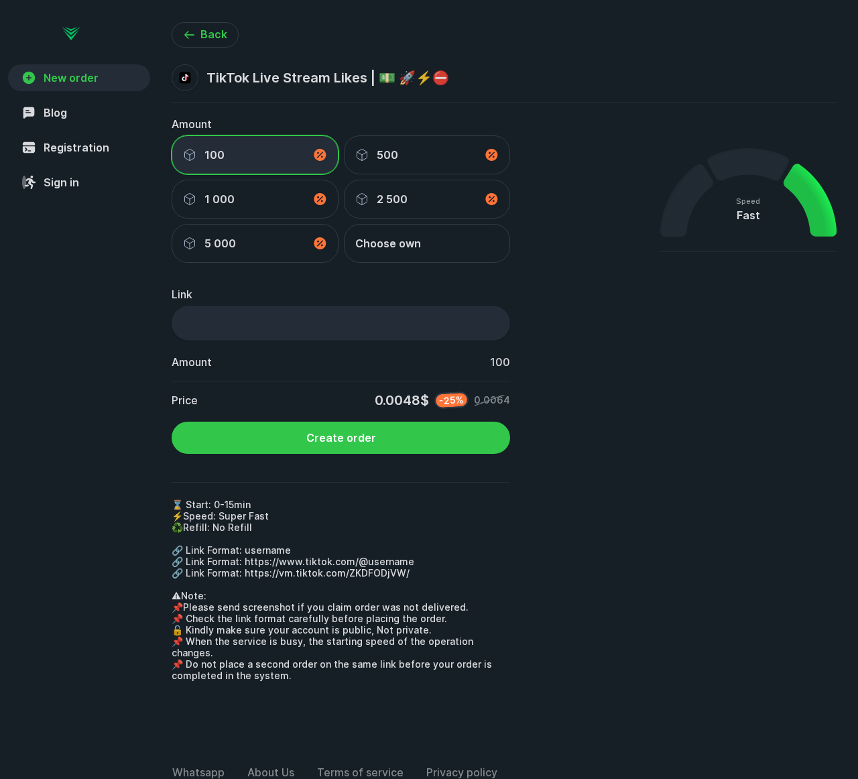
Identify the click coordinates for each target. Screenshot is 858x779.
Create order (341, 437)
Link (182, 294)
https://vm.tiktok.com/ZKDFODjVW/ (327, 573)
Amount (192, 124)
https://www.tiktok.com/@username (329, 561)
